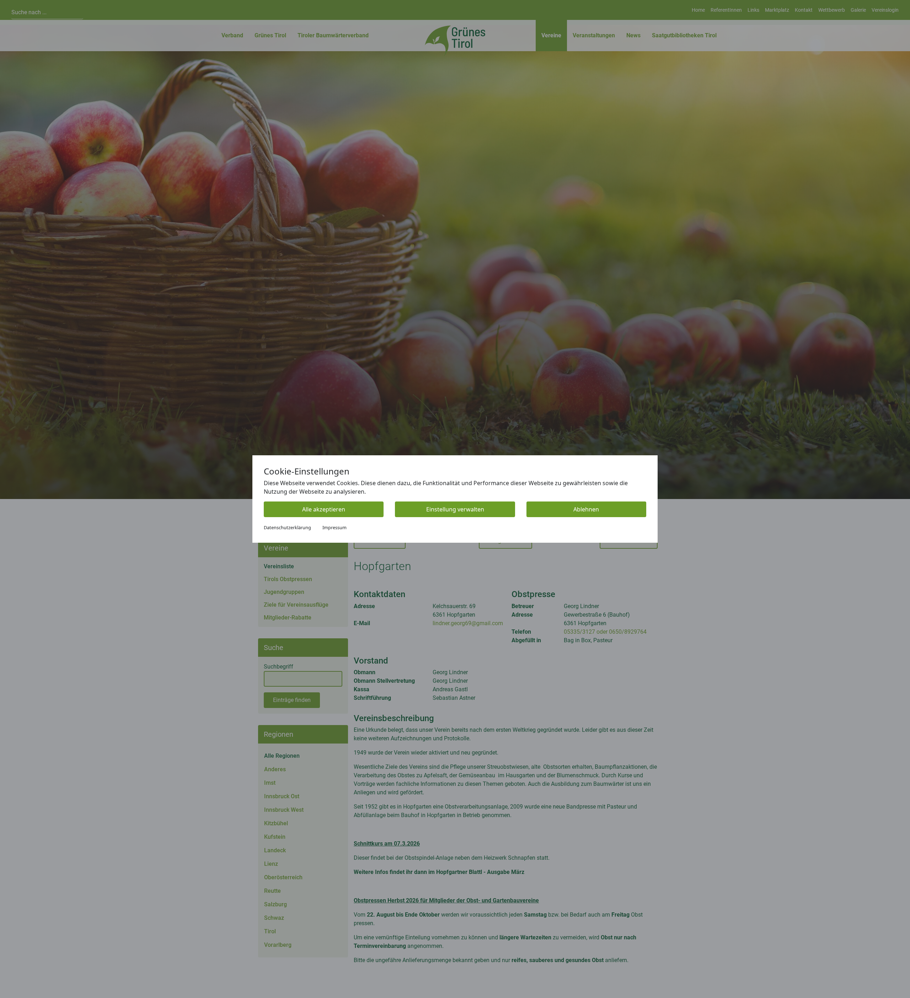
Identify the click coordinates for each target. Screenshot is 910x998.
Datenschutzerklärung (287, 527)
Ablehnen (586, 509)
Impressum (334, 527)
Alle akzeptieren (323, 509)
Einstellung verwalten (455, 509)
